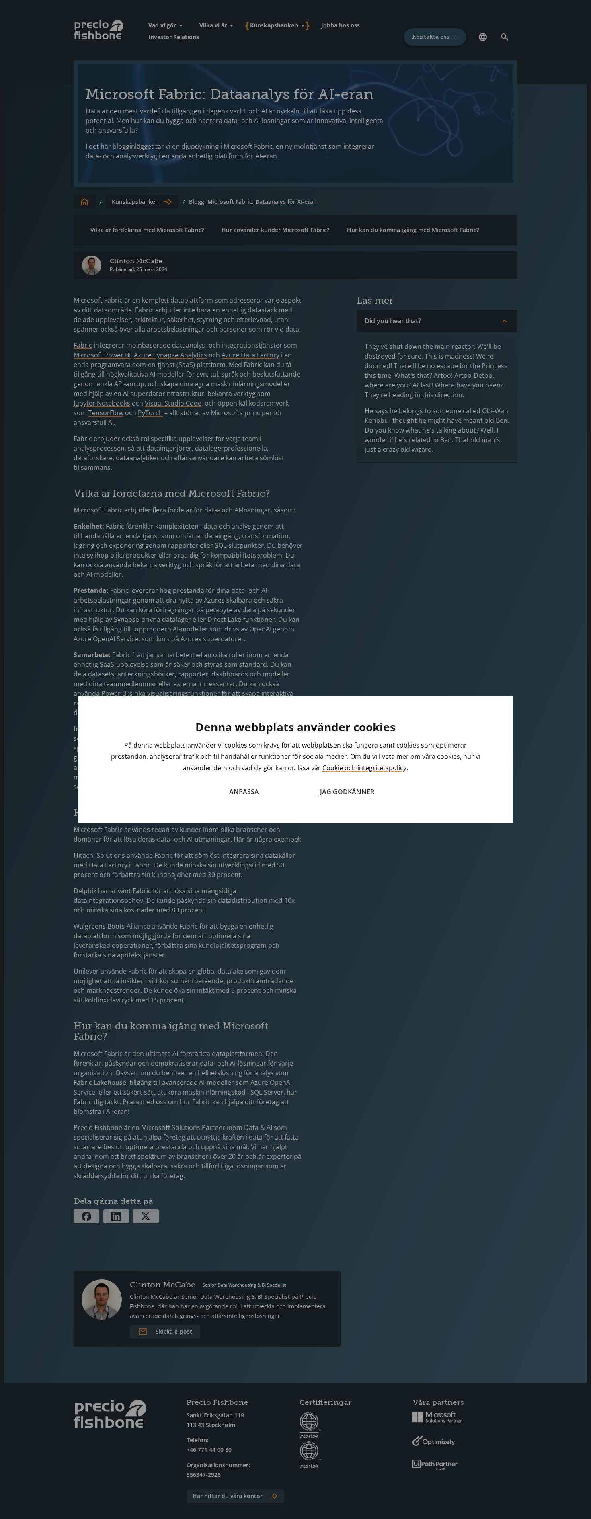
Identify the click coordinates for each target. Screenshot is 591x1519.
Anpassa (244, 791)
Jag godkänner (347, 791)
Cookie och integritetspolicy (364, 767)
